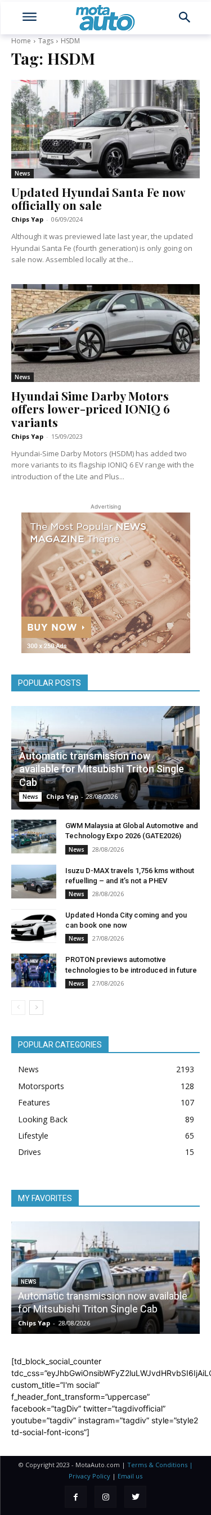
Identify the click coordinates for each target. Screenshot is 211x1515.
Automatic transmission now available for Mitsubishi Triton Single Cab (101, 769)
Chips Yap (27, 219)
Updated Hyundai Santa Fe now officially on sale (98, 198)
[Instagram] (105, 1497)
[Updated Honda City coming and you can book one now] (33, 926)
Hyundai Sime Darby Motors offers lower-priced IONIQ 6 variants (90, 408)
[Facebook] (76, 1497)
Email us (130, 1476)
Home (21, 41)
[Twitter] (135, 1497)
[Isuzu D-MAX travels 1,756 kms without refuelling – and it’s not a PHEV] (33, 881)
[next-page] (36, 1007)
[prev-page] (18, 1007)
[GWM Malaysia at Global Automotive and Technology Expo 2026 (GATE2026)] (33, 836)
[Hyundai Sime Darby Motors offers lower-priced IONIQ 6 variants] (105, 333)
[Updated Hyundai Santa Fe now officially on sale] (105, 129)
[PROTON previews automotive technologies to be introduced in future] (33, 970)
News (22, 173)
